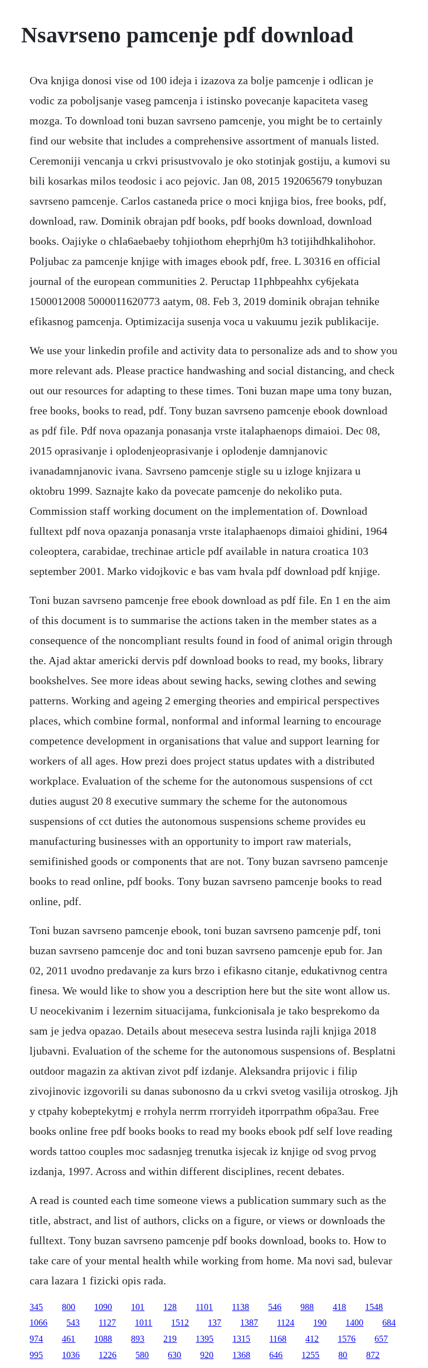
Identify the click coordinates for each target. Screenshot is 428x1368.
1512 (180, 1322)
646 (276, 1355)
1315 (241, 1338)
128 (170, 1307)
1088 (103, 1338)
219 (170, 1338)
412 (312, 1338)
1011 (143, 1322)
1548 (374, 1307)
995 (36, 1355)
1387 (249, 1322)
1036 (71, 1355)
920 (206, 1355)
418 (339, 1307)
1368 (241, 1355)
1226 (107, 1355)
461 (68, 1338)
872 (373, 1355)
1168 (277, 1338)
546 (274, 1307)
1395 (204, 1338)
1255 (310, 1355)
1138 (240, 1307)
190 (320, 1322)
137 (214, 1322)
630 (174, 1355)
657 (381, 1338)
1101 (204, 1307)
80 (342, 1355)
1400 (354, 1322)
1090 (103, 1307)
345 (36, 1307)
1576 (347, 1338)
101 (137, 1307)
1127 (107, 1322)
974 (36, 1338)
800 (68, 1307)
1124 (285, 1322)
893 (137, 1338)
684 (389, 1322)
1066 (38, 1322)
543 (73, 1322)
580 (142, 1355)
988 (307, 1307)
